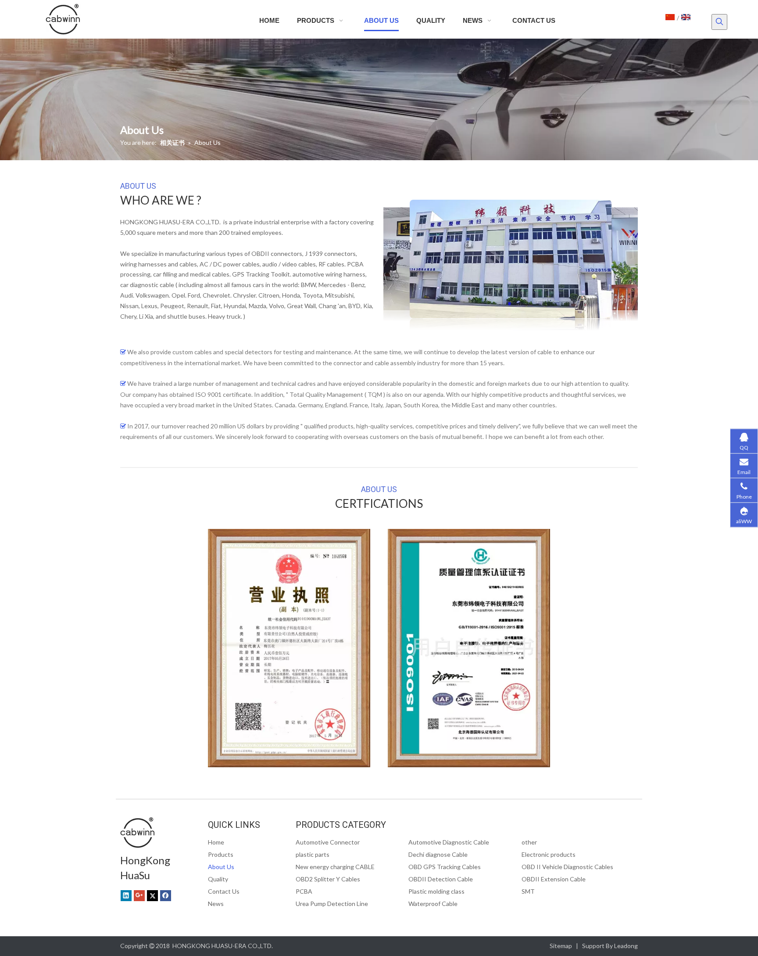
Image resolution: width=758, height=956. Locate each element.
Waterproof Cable (433, 903)
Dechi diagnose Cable (438, 854)
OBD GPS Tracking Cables (444, 866)
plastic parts (312, 854)
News (216, 903)
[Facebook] (165, 895)
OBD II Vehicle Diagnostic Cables (567, 866)
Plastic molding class (436, 891)
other (529, 842)
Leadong (626, 945)
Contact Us (224, 891)
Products (220, 854)
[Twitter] (152, 895)
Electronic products (549, 854)
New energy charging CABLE (335, 866)
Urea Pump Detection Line (332, 903)
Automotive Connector (328, 842)
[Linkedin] (126, 895)
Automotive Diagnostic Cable (448, 842)
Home (216, 842)
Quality (218, 879)
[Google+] (139, 895)
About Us (221, 866)
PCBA (304, 891)
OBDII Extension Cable (554, 879)
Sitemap (561, 945)
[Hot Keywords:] (719, 22)
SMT (528, 891)
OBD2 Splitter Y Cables (328, 879)
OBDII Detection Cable (440, 879)
